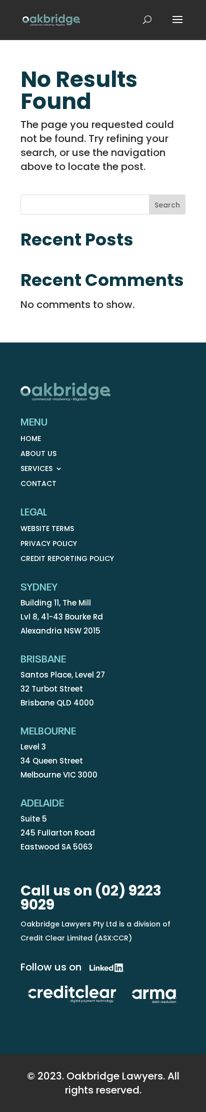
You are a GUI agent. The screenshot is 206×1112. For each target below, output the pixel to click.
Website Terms (47, 529)
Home (30, 439)
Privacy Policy (48, 544)
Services (36, 469)
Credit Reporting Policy (67, 559)
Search (167, 205)
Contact (38, 484)
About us (38, 454)
